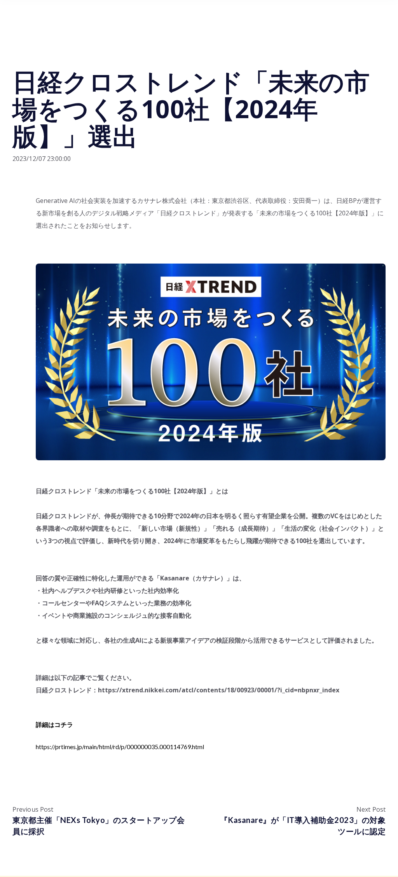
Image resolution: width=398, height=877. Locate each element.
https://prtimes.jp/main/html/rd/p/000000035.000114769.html (120, 746)
